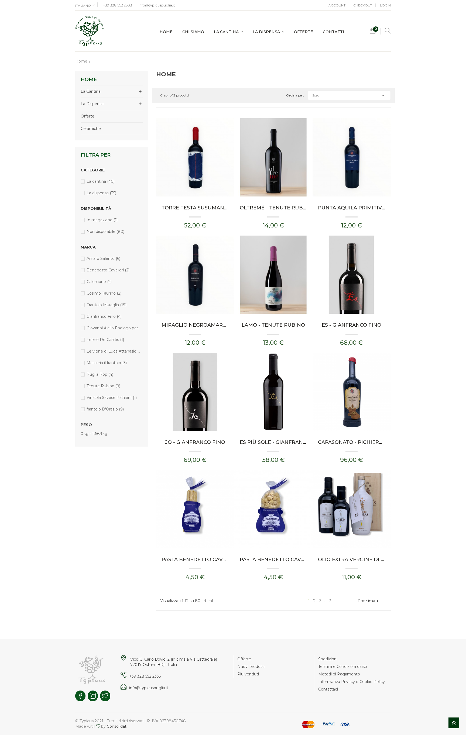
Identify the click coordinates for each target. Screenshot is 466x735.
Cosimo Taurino (104, 293)
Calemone (99, 281)
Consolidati (117, 726)
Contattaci (328, 689)
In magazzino (102, 220)
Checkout (362, 5)
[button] (373, 32)
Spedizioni (327, 659)
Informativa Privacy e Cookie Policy (351, 681)
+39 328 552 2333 (117, 5)
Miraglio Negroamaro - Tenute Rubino (195, 325)
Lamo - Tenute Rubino (273, 325)
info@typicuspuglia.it (157, 5)
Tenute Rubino (103, 386)
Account (336, 5)
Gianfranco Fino (104, 316)
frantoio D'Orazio (105, 409)
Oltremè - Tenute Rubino (273, 208)
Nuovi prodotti (251, 666)
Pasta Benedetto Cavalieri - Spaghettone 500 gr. (195, 560)
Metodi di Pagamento (339, 674)
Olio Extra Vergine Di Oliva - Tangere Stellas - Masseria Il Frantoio (351, 560)
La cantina (91, 91)
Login (385, 5)
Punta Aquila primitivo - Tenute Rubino (351, 208)
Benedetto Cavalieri (108, 270)
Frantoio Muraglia (106, 304)
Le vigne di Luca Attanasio (114, 351)
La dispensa (92, 103)
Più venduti (248, 674)
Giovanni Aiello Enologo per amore (114, 328)
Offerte (87, 116)
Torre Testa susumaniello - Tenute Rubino (195, 208)
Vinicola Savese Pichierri (112, 397)
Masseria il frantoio (107, 362)
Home (89, 79)
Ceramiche (91, 128)
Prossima (369, 600)
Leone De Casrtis (105, 339)
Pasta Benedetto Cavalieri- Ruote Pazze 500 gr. (273, 560)
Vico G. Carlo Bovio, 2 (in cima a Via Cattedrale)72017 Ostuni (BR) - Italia (173, 662)
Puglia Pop (100, 374)
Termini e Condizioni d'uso (342, 666)
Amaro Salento (103, 258)
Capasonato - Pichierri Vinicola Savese (351, 442)
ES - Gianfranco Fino (351, 325)
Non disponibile (105, 231)
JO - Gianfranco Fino (195, 442)
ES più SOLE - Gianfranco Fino (273, 442)
